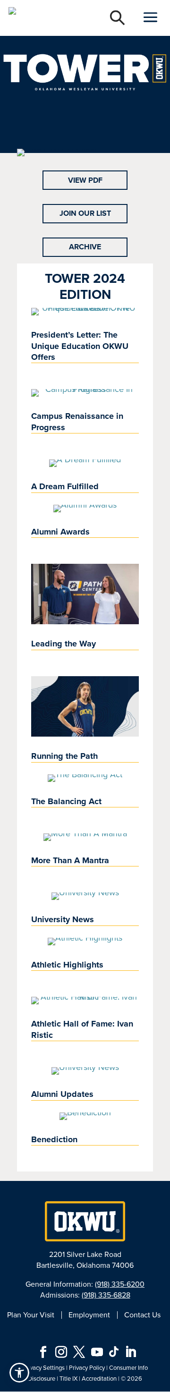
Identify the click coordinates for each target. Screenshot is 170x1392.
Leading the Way (63, 643)
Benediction (54, 1139)
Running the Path (64, 756)
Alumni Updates (62, 1094)
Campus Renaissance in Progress (77, 421)
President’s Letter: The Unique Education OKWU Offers (79, 346)
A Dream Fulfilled (65, 486)
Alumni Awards (60, 532)
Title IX (68, 1378)
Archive (85, 246)
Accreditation (99, 1378)
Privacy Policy (87, 1367)
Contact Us (142, 1314)
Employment (89, 1314)
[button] (19, 1373)
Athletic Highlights (67, 965)
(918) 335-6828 (106, 1295)
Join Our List (85, 213)
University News (62, 919)
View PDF (85, 180)
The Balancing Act (66, 801)
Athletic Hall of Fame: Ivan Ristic (82, 1029)
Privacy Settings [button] (44, 1367)
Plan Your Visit (30, 1314)
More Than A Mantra (70, 860)
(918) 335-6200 (119, 1284)
